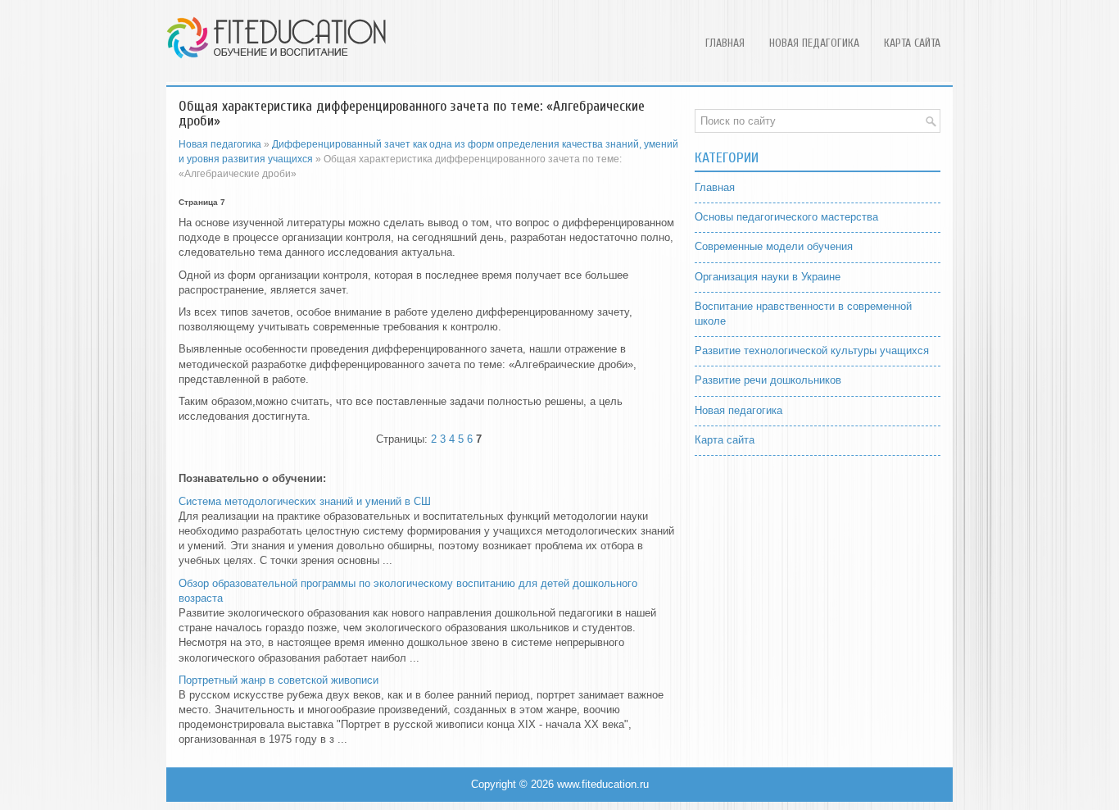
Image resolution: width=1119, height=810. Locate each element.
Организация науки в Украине (767, 277)
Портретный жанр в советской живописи (278, 680)
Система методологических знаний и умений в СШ (305, 501)
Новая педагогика (814, 43)
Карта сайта (912, 43)
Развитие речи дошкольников (768, 380)
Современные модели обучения (774, 246)
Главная (725, 43)
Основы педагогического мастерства (786, 217)
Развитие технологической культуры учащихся (812, 350)
